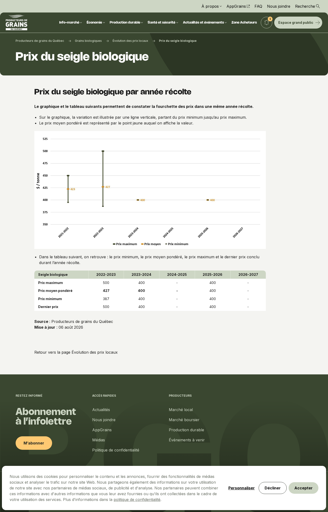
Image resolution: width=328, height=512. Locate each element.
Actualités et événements (203, 22)
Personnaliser (241, 488)
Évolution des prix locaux (130, 41)
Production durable (125, 22)
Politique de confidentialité (115, 450)
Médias (98, 440)
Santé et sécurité (161, 22)
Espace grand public (295, 22)
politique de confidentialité (137, 499)
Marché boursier (184, 419)
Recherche (305, 6)
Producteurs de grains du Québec (40, 41)
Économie (94, 22)
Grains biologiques (88, 41)
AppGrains (236, 6)
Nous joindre (278, 6)
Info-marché (69, 22)
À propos (210, 6)
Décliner (273, 488)
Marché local (181, 409)
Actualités (101, 409)
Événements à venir (187, 440)
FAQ (258, 6)
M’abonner (34, 443)
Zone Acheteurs (244, 22)
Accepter (303, 488)
